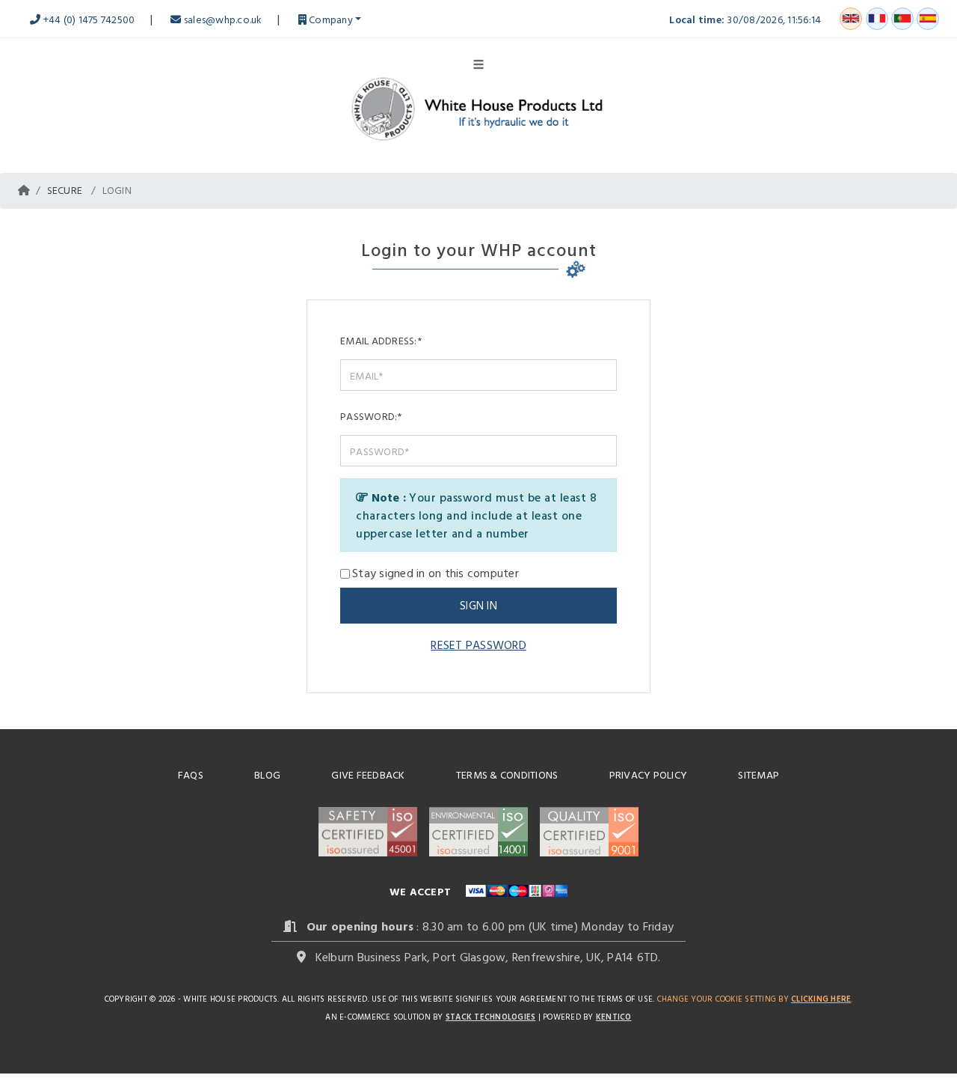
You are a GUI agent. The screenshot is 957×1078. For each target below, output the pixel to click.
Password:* (371, 416)
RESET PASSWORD (478, 645)
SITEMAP (758, 774)
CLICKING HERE (821, 999)
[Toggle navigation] (478, 63)
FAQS (190, 774)
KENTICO (614, 1017)
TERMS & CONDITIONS (507, 774)
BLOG (267, 774)
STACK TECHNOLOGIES (491, 1017)
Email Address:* (381, 340)
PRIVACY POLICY (648, 774)
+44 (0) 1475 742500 (87, 19)
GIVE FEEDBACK (367, 774)
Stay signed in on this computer (435, 573)
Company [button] (330, 19)
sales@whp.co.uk (222, 19)
